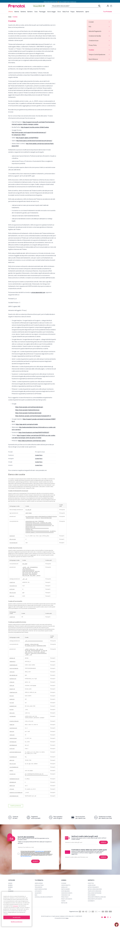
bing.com (12, 695)
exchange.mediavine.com (15, 752)
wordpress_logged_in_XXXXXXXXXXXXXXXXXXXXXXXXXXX (39, 532)
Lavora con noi (91, 885)
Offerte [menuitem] (10, 11)
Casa (9, 889)
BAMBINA (10, 885)
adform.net (12, 785)
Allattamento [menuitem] (80, 11)
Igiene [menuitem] (87, 11)
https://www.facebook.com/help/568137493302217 (33, 432)
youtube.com (13, 716)
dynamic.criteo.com (14, 721)
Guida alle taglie (39, 885)
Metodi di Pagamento (93, 887)
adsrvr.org (12, 760)
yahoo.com (12, 735)
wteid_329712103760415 (28, 571)
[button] (116, 924)
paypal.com (12, 536)
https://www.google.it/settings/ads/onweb (28, 413)
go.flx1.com (12, 589)
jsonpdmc (27, 644)
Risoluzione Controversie (94, 893)
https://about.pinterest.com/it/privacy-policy (32, 441)
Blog (36, 895)
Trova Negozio (38, 887)
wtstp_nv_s (32, 649)
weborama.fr (12, 661)
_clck (37, 649)
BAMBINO (10, 887)
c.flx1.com (12, 789)
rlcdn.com (12, 731)
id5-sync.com (13, 539)
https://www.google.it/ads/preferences (27, 410)
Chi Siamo (63, 883)
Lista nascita (38, 891)
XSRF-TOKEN (28, 513)
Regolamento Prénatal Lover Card (97, 897)
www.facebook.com (14, 767)
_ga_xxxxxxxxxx (26, 568)
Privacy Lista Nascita (66, 899)
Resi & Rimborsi (91, 895)
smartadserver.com (14, 796)
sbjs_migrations (33, 574)
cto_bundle (27, 650)
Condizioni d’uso (65, 895)
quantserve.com (13, 728)
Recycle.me (64, 903)
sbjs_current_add (26, 572)
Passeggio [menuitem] (42, 11)
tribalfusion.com (13, 692)
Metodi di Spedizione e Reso (95, 889)
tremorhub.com (13, 738)
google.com (12, 699)
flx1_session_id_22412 (30, 645)
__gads (27, 654)
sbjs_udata (33, 575)
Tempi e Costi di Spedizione (94, 891)
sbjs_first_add (25, 575)
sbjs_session (35, 572)
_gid (23, 579)
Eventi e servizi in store (41, 889)
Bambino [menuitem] (30, 11)
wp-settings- (53, 531)
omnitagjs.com (13, 741)
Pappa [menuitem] (73, 11)
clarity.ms (12, 596)
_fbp (26, 652)
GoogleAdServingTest (41, 645)
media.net (12, 724)
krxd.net (11, 709)
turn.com (12, 702)
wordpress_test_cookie (45, 522)
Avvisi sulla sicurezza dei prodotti (44, 897)
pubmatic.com (13, 678)
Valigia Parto (38, 893)
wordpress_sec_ (29, 529)
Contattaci (91, 883)
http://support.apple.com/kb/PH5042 (27, 138)
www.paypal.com (13, 542)
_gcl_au (41, 649)
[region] (16, 909)
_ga (26, 579)
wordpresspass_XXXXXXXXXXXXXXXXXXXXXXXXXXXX (38, 525)
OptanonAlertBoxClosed (46, 518)
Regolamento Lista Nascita (95, 899)
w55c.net (12, 685)
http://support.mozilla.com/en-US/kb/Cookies (35, 127)
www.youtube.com (14, 668)
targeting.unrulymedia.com (16, 792)
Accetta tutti (16, 917)
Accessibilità (91, 901)
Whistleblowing (65, 891)
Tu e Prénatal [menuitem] (107, 11)
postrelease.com (13, 745)
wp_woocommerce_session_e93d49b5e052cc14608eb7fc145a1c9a (41, 516)
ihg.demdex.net (13, 757)
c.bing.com (12, 671)
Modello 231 (64, 887)
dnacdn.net (12, 689)
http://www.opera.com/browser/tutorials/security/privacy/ (34, 141)
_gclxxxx (38, 575)
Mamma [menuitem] (17, 11)
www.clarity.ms (13, 585)
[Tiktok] (110, 917)
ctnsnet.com (12, 774)
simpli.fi (11, 770)
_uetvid (24, 567)
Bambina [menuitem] (23, 11)
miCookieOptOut (34, 567)
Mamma (10, 883)
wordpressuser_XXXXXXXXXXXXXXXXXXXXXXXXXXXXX (38, 524)
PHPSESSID (41, 521)
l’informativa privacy (39, 851)
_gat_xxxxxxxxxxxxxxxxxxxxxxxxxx (34, 641)
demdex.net (12, 658)
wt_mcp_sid (44, 650)
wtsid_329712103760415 (28, 570)
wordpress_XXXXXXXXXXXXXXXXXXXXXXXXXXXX (37, 531)
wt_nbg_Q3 (28, 509)
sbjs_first (37, 571)
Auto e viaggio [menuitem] (51, 11)
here (67, 918)
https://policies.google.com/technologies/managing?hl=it (33, 416)
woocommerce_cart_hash (31, 521)
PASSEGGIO (10, 891)
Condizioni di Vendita (66, 893)
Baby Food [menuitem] (66, 11)
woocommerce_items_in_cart (32, 522)
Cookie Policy (38, 455)
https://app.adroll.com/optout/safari (27, 424)
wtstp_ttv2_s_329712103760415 (39, 653)
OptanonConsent (30, 518)
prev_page (24, 563)
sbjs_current (25, 574)
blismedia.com (13, 782)
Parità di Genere (65, 889)
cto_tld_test (36, 652)
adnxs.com (12, 713)
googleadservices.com (14, 778)
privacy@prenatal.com (38, 292)
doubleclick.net (13, 706)
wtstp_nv (30, 652)
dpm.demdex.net (13, 675)
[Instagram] (107, 917)
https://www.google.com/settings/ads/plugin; (29, 407)
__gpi (30, 654)
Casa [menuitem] (36, 11)
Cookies (15, 17)
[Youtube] (105, 917)
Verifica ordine (39, 883)
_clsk (28, 567)
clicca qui (15, 906)
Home (9, 17)
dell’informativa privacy (26, 856)
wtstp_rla (37, 518)
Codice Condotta (65, 885)
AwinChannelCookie (35, 650)
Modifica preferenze (15, 805)
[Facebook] (102, 917)
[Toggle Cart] (111, 6)
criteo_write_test (34, 644)
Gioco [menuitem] (59, 11)
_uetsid (27, 649)
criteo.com (12, 682)
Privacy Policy (64, 897)
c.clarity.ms (12, 582)
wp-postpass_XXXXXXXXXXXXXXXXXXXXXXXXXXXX (37, 527)
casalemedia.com (13, 665)
